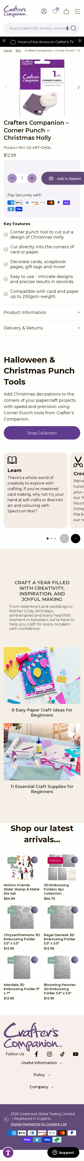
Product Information (25, 312)
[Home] (15, 11)
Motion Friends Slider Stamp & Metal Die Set (21, 889)
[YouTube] (75, 1054)
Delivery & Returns (23, 328)
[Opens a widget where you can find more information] (63, 1153)
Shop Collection (42, 433)
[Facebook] (36, 1054)
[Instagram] (49, 1054)
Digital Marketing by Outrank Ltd (38, 1124)
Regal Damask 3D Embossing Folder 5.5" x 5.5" (59, 939)
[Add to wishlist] (34, 860)
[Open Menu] (77, 11)
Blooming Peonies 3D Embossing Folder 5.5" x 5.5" (60, 989)
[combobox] (42, 28)
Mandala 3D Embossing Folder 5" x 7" (21, 989)
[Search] (73, 28)
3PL (18, 50)
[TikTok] (62, 1054)
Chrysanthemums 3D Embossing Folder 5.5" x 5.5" (22, 939)
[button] (67, 28)
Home (8, 50)
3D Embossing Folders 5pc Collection (56, 889)
